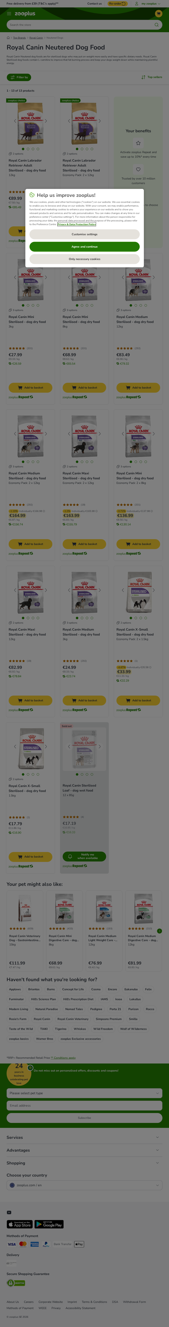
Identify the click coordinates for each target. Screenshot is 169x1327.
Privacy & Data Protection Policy (77, 224)
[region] (84, 228)
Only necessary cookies (84, 259)
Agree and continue (85, 246)
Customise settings (84, 234)
